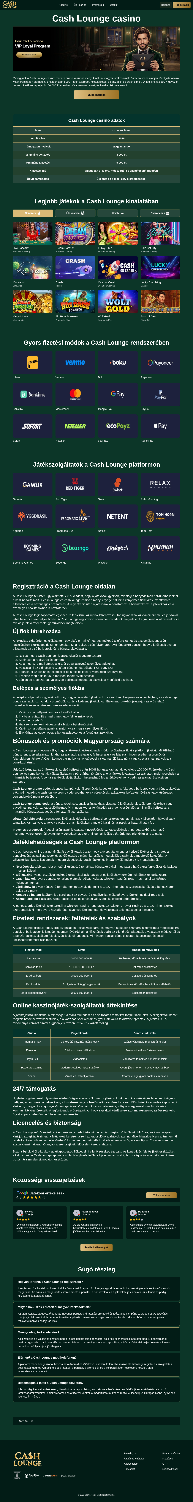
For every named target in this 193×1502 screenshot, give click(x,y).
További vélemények (96, 1247)
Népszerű (30, 213)
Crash (115, 213)
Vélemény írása (161, 1195)
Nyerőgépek (158, 213)
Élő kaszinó (73, 213)
